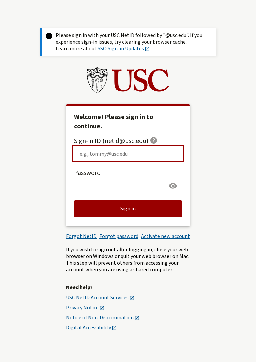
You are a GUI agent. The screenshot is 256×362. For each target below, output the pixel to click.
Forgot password (118, 236)
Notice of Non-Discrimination (100, 317)
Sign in (128, 208)
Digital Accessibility (88, 327)
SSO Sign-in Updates (121, 48)
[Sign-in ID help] (154, 140)
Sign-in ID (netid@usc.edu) (111, 141)
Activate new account (165, 236)
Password (87, 173)
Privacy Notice (82, 307)
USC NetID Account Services (97, 297)
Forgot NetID (81, 236)
